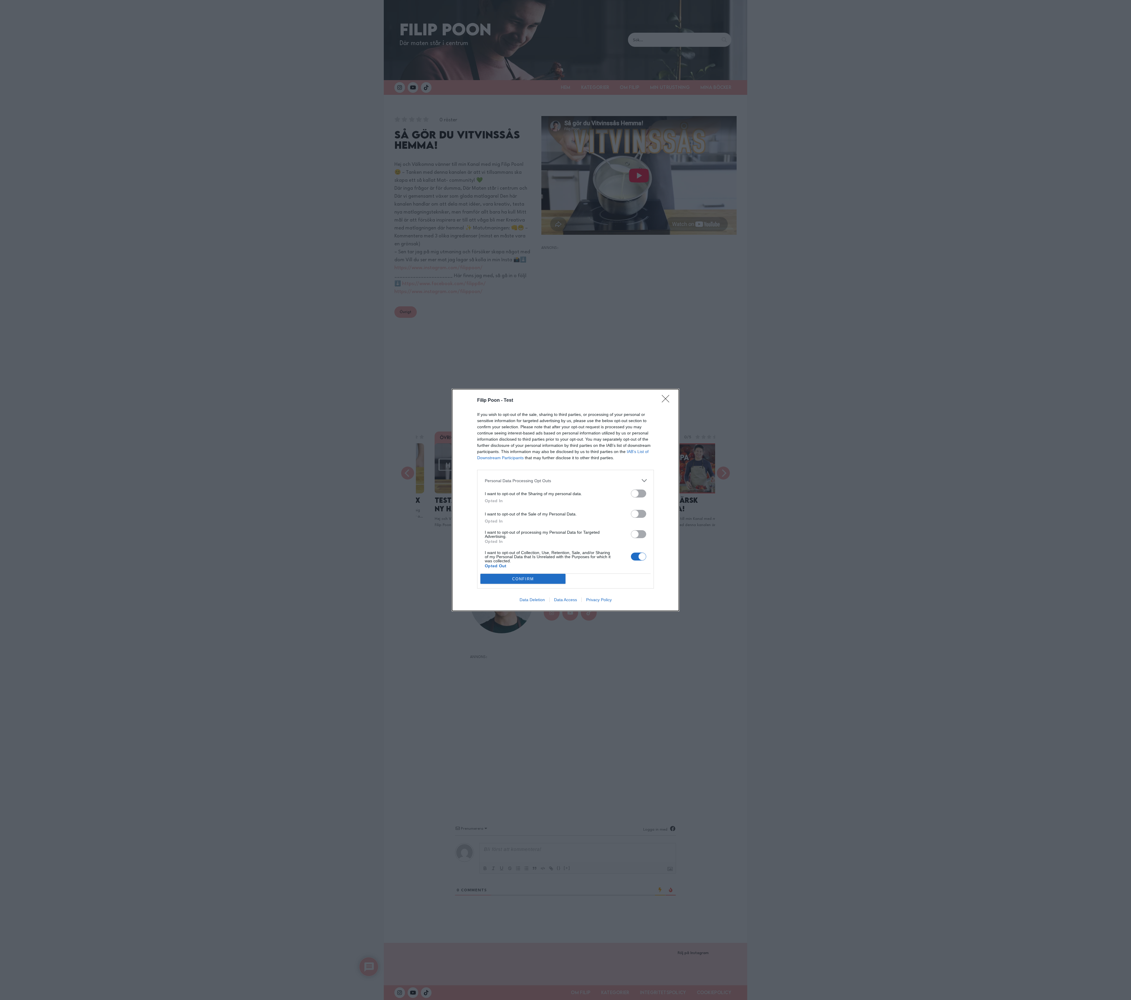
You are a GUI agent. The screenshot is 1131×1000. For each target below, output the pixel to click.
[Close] (667, 400)
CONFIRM (523, 579)
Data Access (565, 599)
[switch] (638, 493)
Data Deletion (532, 599)
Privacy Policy (599, 599)
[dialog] (565, 500)
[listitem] (565, 480)
